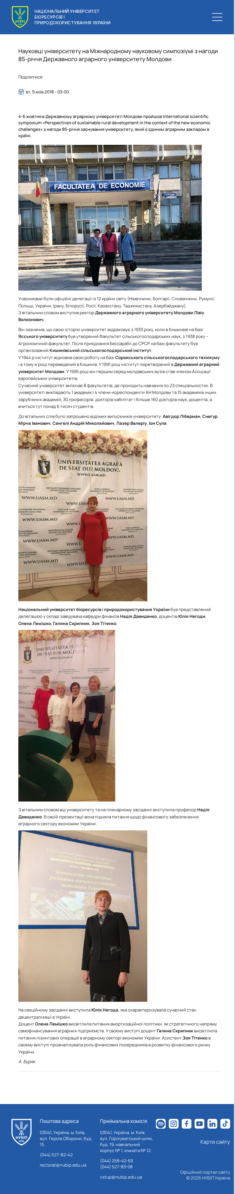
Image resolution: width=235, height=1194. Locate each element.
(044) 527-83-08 (116, 1167)
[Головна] (21, 1132)
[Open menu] (217, 17)
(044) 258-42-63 (116, 1161)
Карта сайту (215, 1141)
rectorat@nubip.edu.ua (63, 1165)
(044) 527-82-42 (56, 1155)
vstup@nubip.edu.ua (121, 1177)
